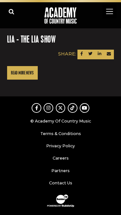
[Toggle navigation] (109, 11)
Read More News (22, 73)
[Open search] (11, 11)
